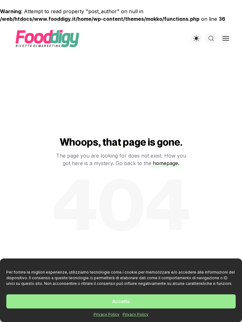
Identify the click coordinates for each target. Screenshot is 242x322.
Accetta (121, 301)
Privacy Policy (106, 314)
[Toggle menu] (226, 38)
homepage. (166, 163)
